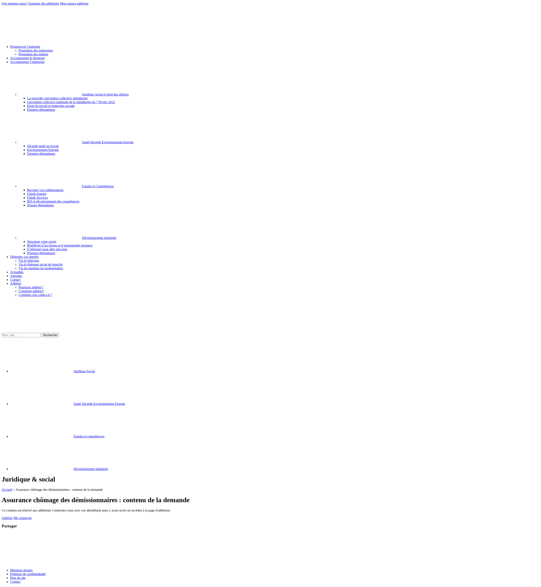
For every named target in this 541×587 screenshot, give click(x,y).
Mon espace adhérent (74, 3)
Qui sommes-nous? (14, 3)
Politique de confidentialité (28, 574)
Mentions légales (21, 570)
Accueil (7, 489)
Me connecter (23, 518)
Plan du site (18, 578)
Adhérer (7, 518)
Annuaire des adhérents (43, 3)
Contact (15, 581)
